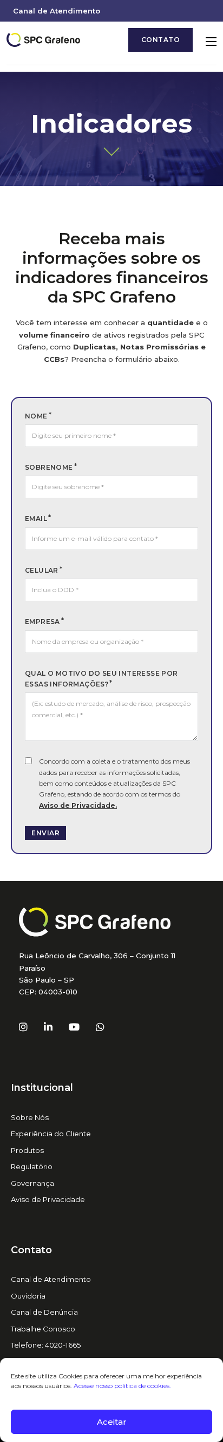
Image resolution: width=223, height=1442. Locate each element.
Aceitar (112, 1422)
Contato (160, 40)
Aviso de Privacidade (48, 1199)
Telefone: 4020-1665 (46, 1345)
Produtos (27, 1150)
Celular (41, 570)
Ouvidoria (28, 1296)
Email (36, 518)
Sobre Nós (30, 1117)
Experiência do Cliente (51, 1133)
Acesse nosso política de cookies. (122, 1386)
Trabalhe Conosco (43, 1328)
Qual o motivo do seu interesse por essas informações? (101, 678)
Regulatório (32, 1166)
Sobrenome (49, 467)
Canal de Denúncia (44, 1312)
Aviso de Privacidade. (78, 805)
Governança (32, 1183)
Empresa (42, 621)
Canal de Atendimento (56, 10)
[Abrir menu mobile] (211, 41)
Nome (36, 416)
